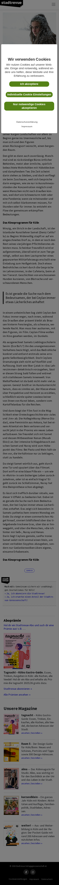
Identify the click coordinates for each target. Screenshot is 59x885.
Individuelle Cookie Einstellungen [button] (29, 94)
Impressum (26, 126)
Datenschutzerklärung (27, 122)
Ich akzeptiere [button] (29, 83)
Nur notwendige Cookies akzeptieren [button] (29, 106)
